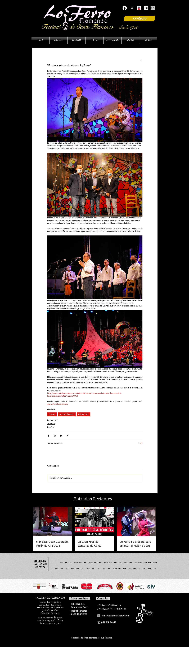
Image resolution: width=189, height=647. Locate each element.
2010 (106, 562)
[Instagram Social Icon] (146, 8)
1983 (139, 569)
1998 (62, 569)
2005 (131, 562)
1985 (129, 569)
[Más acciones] (140, 60)
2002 (145, 562)
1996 (73, 569)
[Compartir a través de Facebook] (48, 435)
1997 (67, 569)
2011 (101, 562)
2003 (140, 562)
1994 (83, 569)
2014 (86, 562)
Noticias (52, 414)
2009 (111, 562)
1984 (135, 569)
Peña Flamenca (77, 604)
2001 (150, 562)
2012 (96, 562)
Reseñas (50, 427)
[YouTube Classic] (139, 8)
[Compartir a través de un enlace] (67, 435)
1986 (125, 569)
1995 (78, 569)
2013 (91, 562)
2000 (155, 562)
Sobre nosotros (79, 598)
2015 (80, 562)
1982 (145, 569)
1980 (155, 569)
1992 (93, 569)
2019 (62, 562)
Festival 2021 (83, 414)
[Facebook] (125, 8)
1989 (110, 569)
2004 (135, 562)
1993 (88, 569)
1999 (57, 569)
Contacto (102, 598)
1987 (120, 569)
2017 (71, 562)
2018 (67, 562)
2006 (126, 562)
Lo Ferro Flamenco (66, 414)
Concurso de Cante (79, 607)
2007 (121, 562)
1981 (150, 569)
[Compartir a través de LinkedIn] (61, 435)
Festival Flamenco (79, 611)
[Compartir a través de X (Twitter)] (55, 435)
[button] (112, 40)
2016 (76, 562)
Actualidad (51, 424)
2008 (116, 562)
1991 (98, 569)
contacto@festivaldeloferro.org (115, 616)
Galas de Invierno (79, 614)
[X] (132, 8)
